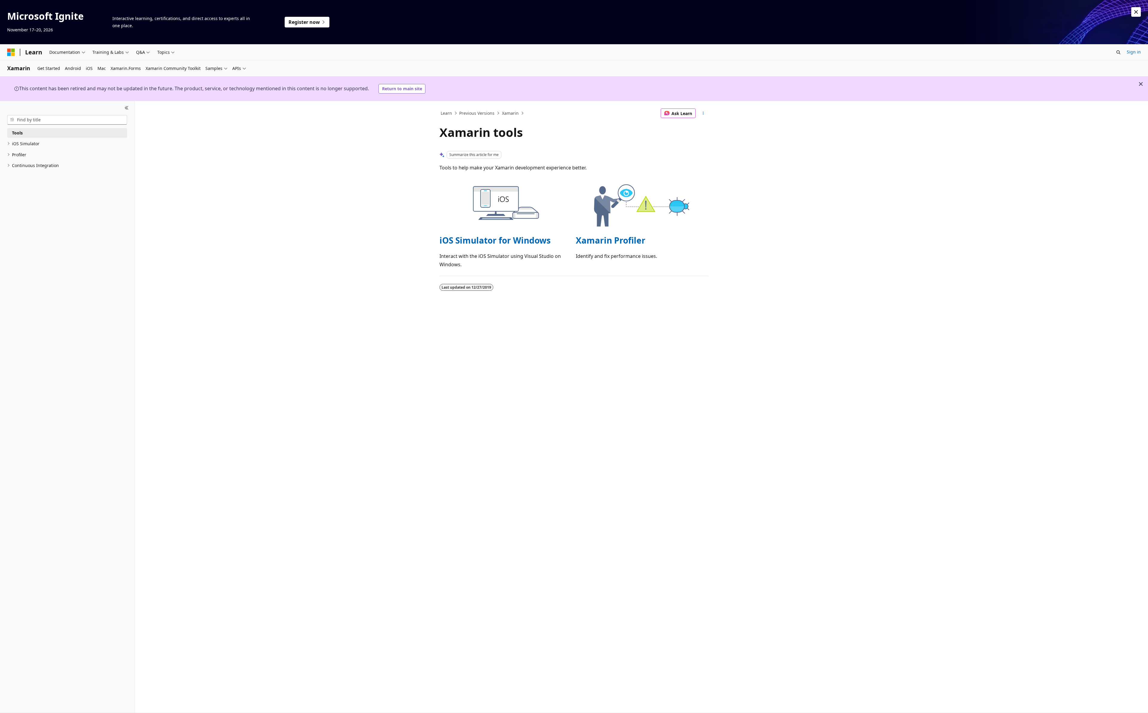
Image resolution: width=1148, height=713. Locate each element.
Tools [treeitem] (17, 133)
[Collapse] (126, 108)
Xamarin (510, 113)
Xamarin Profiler (610, 240)
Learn (446, 113)
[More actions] (703, 113)
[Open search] (1118, 52)
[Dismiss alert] (1136, 12)
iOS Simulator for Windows (495, 240)
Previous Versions (476, 113)
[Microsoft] (11, 52)
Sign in (1134, 52)
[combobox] (67, 120)
